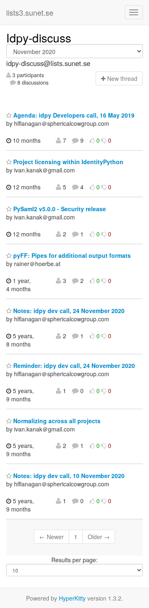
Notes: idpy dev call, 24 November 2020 (68, 310)
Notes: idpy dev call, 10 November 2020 (68, 475)
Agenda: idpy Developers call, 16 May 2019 (73, 115)
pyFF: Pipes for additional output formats (71, 255)
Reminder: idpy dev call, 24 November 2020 (73, 365)
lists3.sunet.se (29, 12)
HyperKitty (72, 598)
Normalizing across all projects (56, 421)
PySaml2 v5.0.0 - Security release (59, 209)
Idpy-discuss (38, 37)
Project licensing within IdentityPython (67, 162)
